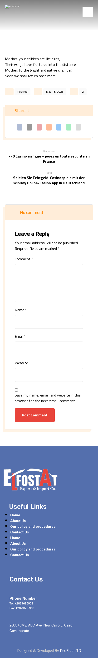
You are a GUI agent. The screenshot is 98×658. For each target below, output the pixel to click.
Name (21, 310)
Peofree (22, 91)
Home (15, 515)
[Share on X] (29, 127)
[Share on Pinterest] (39, 127)
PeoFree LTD (70, 650)
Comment (24, 259)
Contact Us (19, 532)
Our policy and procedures (32, 526)
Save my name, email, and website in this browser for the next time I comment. (48, 398)
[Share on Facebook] (19, 127)
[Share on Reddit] (48, 127)
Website (21, 363)
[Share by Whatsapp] (68, 127)
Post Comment (35, 415)
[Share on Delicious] (58, 127)
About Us (18, 521)
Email (20, 336)
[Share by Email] (78, 127)
